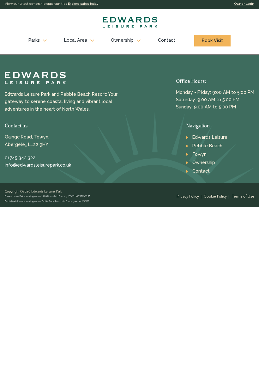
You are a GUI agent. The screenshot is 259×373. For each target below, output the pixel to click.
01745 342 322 (20, 157)
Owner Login (244, 3)
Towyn (199, 154)
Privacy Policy (188, 197)
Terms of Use (243, 197)
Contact (166, 40)
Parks (34, 40)
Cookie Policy (215, 197)
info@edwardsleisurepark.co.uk (38, 165)
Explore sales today (83, 3)
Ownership (122, 40)
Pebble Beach (207, 145)
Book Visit (212, 40)
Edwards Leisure (209, 137)
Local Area (75, 40)
